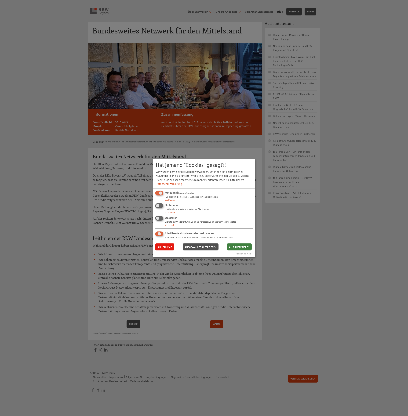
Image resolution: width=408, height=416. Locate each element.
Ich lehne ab (164, 247)
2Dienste (170, 212)
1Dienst (169, 225)
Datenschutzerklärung (169, 183)
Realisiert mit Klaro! (243, 253)
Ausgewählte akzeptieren (200, 247)
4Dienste (170, 200)
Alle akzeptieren (239, 247)
